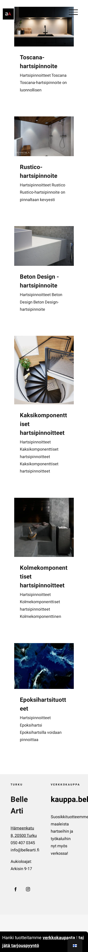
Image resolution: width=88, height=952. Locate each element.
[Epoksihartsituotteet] (44, 666)
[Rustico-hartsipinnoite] (44, 136)
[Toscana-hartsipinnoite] (44, 26)
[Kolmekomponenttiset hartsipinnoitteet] (44, 527)
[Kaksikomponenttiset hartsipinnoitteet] (44, 370)
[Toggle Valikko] (73, 12)
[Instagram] (28, 889)
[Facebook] (16, 889)
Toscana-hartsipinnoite (38, 62)
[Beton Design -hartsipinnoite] (44, 246)
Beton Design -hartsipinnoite (39, 281)
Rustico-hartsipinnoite (38, 171)
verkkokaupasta (59, 937)
